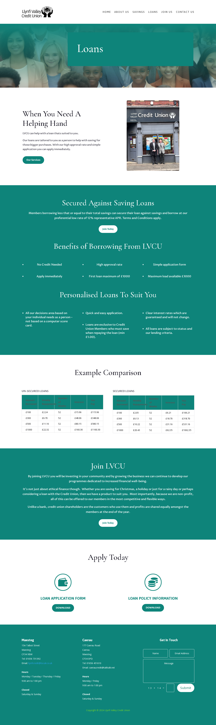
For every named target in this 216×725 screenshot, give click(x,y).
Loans (153, 11)
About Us (121, 11)
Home (107, 11)
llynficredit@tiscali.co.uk (40, 663)
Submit (185, 688)
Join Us (167, 11)
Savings (139, 11)
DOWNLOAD (63, 607)
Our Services (33, 159)
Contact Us (185, 11)
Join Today (108, 229)
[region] (62, 415)
